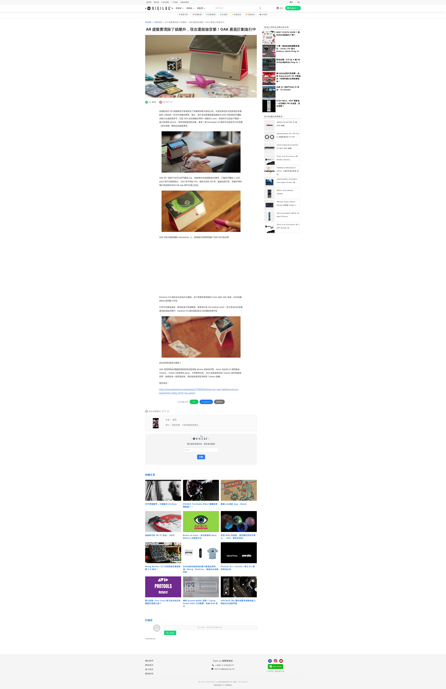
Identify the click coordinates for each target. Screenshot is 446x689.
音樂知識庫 (184, 2)
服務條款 (228, 685)
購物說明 (149, 673)
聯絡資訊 (149, 665)
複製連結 (219, 402)
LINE (194, 402)
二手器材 (174, 2)
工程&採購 (165, 2)
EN (298, 2)
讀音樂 (148, 2)
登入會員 (170, 633)
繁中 (291, 2)
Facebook (206, 402)
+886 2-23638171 (224, 665)
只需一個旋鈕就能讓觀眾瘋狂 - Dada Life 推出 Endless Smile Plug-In (288, 48)
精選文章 (184, 14)
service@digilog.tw (224, 669)
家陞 (154, 102)
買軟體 (200, 8)
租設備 (156, 2)
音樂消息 (237, 14)
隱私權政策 (218, 685)
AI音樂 (264, 14)
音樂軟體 (198, 14)
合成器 (224, 14)
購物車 (294, 8)
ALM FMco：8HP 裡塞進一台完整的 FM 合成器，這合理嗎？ (288, 103)
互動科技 (251, 14)
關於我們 (149, 661)
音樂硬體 (211, 14)
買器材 (179, 8)
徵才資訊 (149, 669)
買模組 (189, 8)
